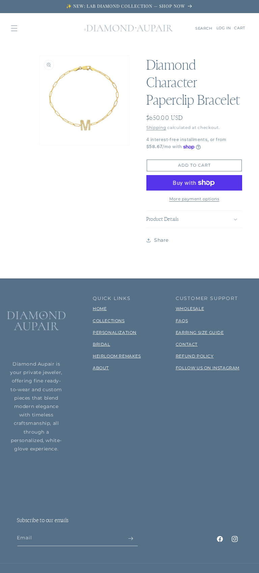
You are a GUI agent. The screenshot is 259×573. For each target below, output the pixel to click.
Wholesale (190, 308)
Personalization (115, 332)
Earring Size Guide (200, 332)
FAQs (182, 320)
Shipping (156, 127)
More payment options (194, 198)
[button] (14, 28)
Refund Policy (195, 356)
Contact (187, 344)
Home (100, 308)
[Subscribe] (130, 538)
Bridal (101, 344)
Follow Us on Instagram (207, 367)
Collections (109, 320)
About (101, 367)
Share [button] (161, 240)
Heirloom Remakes (117, 356)
